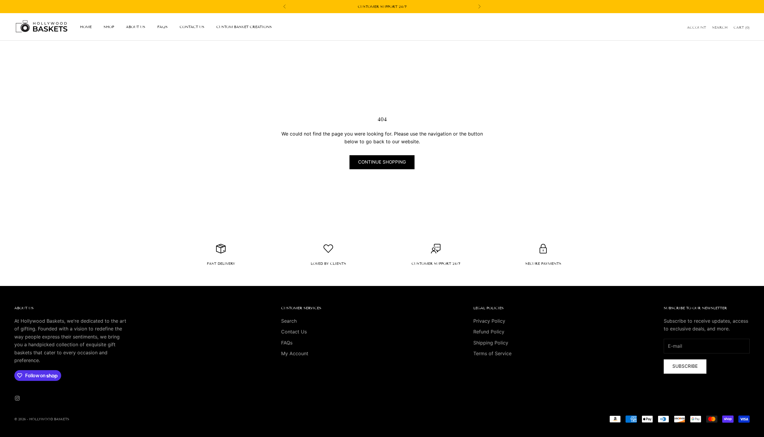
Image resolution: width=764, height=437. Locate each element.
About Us (135, 26)
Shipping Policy (490, 343)
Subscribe (685, 366)
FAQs (162, 26)
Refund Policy (488, 332)
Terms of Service (492, 353)
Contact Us (192, 26)
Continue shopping (382, 162)
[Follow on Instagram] (17, 398)
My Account (294, 353)
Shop (109, 26)
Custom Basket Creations (244, 26)
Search (289, 321)
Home (86, 26)
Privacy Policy (489, 321)
